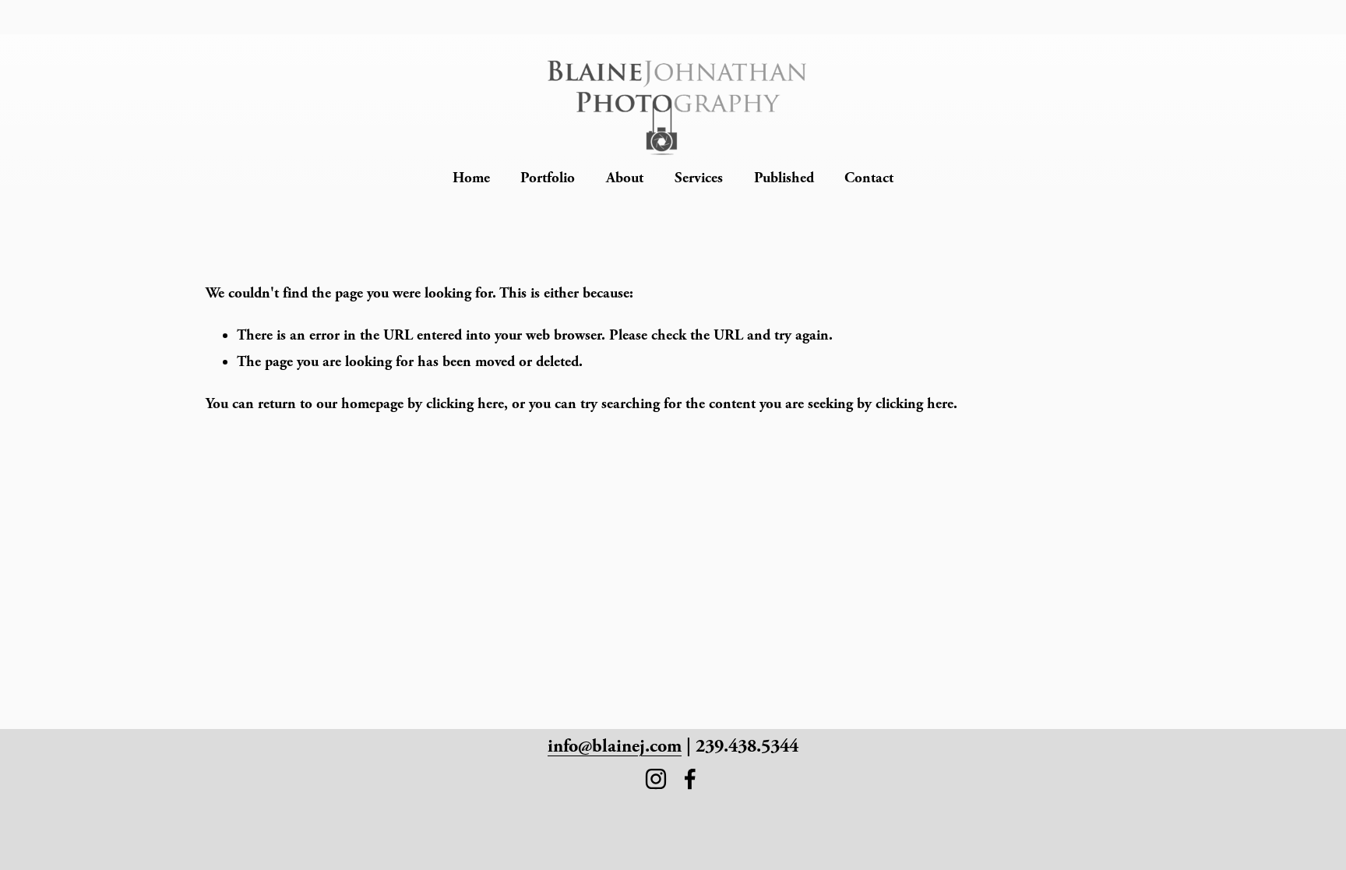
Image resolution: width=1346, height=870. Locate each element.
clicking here (465, 404)
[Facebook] (690, 779)
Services (699, 178)
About (624, 178)
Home (471, 178)
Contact (868, 178)
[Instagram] (656, 779)
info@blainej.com (615, 745)
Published (784, 178)
